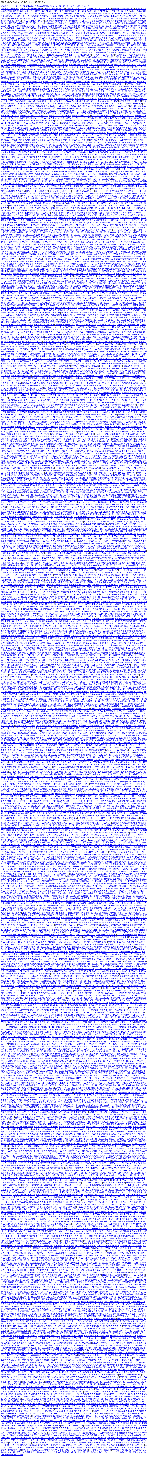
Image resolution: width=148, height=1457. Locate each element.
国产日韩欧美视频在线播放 (109, 526)
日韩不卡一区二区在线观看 (28, 16)
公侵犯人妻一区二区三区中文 (99, 9)
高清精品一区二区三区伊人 (56, 604)
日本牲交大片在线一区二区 (46, 743)
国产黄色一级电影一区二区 (15, 616)
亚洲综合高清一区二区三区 (118, 159)
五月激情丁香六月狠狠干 (84, 434)
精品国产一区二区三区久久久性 (48, 14)
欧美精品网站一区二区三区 (69, 743)
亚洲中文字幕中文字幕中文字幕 (33, 257)
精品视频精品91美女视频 (59, 565)
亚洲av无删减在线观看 (99, 84)
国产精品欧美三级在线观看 (131, 344)
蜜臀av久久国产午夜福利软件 (28, 198)
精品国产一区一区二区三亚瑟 (65, 432)
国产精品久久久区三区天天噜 (36, 568)
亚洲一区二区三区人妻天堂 (93, 91)
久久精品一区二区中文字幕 (132, 330)
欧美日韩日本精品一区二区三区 (77, 293)
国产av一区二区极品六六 (121, 140)
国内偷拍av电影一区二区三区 (117, 74)
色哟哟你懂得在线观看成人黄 (113, 147)
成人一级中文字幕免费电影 (107, 356)
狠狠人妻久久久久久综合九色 (62, 101)
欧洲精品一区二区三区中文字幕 (14, 721)
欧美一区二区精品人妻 (129, 483)
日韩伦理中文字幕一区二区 (33, 40)
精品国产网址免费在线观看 (108, 298)
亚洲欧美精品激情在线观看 (87, 368)
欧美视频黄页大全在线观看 (75, 179)
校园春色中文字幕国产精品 (130, 213)
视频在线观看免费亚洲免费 (38, 546)
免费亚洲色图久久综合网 (38, 381)
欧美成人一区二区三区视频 (129, 609)
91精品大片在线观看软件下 (38, 101)
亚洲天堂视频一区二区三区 (125, 278)
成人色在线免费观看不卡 (71, 650)
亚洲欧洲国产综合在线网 (40, 490)
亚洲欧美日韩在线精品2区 (110, 492)
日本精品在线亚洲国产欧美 (63, 201)
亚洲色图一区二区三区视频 (103, 55)
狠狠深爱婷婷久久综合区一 (29, 483)
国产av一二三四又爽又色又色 (59, 713)
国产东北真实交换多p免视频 (101, 286)
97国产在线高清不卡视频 (59, 699)
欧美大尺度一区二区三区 (130, 276)
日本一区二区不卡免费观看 (17, 575)
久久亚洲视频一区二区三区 (24, 147)
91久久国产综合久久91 (64, 675)
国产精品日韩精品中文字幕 (57, 585)
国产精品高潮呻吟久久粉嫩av (13, 191)
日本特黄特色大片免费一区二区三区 (129, 381)
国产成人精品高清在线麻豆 (15, 653)
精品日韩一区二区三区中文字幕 (36, 172)
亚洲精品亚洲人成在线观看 (75, 40)
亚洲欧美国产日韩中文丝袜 (73, 315)
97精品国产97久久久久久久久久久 (128, 731)
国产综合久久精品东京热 (26, 230)
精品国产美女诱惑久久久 (50, 410)
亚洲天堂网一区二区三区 (48, 181)
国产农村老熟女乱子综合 (125, 760)
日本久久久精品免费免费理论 (61, 665)
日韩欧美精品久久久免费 (113, 507)
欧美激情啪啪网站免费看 (130, 728)
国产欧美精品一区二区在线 (95, 150)
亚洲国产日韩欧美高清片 (71, 679)
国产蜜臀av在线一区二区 (75, 230)
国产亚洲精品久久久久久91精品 (93, 121)
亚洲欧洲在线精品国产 (13, 138)
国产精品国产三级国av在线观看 (79, 483)
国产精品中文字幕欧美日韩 (132, 383)
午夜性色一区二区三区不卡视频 (100, 648)
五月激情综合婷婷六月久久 (56, 21)
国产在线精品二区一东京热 (55, 769)
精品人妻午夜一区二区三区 (52, 196)
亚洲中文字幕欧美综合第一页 (114, 716)
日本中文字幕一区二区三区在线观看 (78, 760)
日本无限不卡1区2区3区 (78, 65)
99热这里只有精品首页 (35, 619)
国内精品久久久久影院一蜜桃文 (61, 670)
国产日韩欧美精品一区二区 (77, 638)
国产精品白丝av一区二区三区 (20, 99)
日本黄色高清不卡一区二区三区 (64, 502)
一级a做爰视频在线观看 (76, 125)
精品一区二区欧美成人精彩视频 (24, 152)
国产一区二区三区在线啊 (40, 570)
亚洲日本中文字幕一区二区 (99, 155)
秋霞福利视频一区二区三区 (72, 303)
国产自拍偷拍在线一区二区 (103, 733)
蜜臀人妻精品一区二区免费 (15, 432)
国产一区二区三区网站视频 (58, 400)
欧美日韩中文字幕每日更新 (22, 728)
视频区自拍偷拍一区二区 (70, 614)
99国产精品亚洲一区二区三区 (106, 254)
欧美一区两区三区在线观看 (64, 446)
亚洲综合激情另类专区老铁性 (84, 43)
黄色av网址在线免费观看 (28, 293)
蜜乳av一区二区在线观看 (14, 682)
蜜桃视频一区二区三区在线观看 (127, 619)
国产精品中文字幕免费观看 (24, 142)
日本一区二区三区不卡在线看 (74, 641)
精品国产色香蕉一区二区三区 (48, 123)
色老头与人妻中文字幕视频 (68, 77)
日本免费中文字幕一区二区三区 (65, 104)
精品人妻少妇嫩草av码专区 (24, 317)
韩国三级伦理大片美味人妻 (107, 172)
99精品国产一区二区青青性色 (71, 33)
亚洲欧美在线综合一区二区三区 (45, 244)
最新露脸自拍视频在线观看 (133, 743)
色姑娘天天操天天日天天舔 (121, 60)
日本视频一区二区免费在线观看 (124, 14)
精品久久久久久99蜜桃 (72, 621)
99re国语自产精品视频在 (66, 485)
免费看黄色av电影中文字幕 (89, 543)
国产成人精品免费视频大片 (33, 113)
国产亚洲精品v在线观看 (66, 330)
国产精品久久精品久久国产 (93, 643)
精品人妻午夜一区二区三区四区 (18, 592)
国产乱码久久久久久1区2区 (131, 762)
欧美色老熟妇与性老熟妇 (128, 470)
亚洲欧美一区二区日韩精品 (102, 531)
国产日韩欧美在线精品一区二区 (75, 274)
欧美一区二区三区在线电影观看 (127, 184)
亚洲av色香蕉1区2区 (60, 449)
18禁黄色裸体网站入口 (58, 597)
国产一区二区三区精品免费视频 (44, 444)
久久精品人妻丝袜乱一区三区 (29, 461)
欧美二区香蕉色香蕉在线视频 (96, 94)
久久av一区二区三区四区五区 (61, 332)
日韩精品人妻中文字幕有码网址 (115, 181)
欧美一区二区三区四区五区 (45, 167)
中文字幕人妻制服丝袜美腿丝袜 (122, 186)
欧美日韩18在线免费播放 (23, 536)
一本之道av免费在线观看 (89, 111)
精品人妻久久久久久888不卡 (103, 57)
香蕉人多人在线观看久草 (129, 388)
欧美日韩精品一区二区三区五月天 (107, 565)
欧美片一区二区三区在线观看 (107, 191)
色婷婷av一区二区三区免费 (128, 247)
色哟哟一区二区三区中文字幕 (53, 483)
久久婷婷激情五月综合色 (11, 689)
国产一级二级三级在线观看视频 (61, 740)
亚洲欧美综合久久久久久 (91, 86)
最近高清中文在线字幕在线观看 (108, 378)
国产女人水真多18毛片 (51, 334)
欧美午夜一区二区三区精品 (134, 111)
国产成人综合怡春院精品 (104, 653)
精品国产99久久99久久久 (123, 395)
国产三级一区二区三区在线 (33, 495)
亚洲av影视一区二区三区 (100, 162)
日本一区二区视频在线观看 (121, 303)
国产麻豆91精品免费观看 (116, 167)
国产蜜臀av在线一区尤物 (65, 325)
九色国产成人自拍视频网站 (40, 237)
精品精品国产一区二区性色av (84, 568)
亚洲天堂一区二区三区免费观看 (65, 96)
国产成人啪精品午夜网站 (48, 349)
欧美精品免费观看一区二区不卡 (60, 276)
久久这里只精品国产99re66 (67, 111)
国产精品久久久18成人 (67, 218)
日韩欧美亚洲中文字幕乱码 (68, 67)
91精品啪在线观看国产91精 (120, 94)
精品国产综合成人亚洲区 (130, 218)
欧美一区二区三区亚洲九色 (112, 104)
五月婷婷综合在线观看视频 (32, 611)
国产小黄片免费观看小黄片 (51, 128)
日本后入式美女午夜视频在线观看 (85, 636)
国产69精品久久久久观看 (80, 470)
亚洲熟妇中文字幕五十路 (133, 313)
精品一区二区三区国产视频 (45, 38)
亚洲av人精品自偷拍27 (126, 699)
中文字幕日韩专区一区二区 (98, 266)
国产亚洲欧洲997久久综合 (23, 11)
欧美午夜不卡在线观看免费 (37, 332)
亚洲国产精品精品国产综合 (123, 40)
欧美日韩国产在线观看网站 (26, 254)
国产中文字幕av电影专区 (120, 174)
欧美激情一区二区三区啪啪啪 (106, 456)
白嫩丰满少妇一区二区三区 (70, 91)
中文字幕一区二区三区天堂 (132, 492)
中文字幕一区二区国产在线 (101, 23)
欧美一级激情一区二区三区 (118, 121)
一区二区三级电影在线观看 (108, 276)
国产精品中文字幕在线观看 (60, 116)
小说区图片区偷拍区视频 (123, 26)
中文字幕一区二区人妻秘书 (55, 354)
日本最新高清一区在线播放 (36, 130)
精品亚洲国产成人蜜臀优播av (128, 434)
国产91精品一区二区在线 (111, 602)
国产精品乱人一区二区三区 (24, 650)
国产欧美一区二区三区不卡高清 (108, 529)
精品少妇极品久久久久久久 (106, 196)
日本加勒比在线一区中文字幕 (21, 206)
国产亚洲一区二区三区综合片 (119, 390)
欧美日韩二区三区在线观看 (89, 468)
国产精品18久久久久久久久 (53, 286)
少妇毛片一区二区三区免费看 (46, 522)
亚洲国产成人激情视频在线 (60, 667)
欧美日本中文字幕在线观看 (36, 636)
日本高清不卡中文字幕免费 (47, 91)
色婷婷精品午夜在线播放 (84, 378)
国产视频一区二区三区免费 (52, 45)
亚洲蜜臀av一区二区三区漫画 (80, 424)
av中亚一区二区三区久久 (51, 198)
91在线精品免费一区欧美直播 (132, 706)
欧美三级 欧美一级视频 (90, 743)
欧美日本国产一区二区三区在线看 (125, 407)
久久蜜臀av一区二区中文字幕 (81, 684)
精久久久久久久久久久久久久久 (81, 529)
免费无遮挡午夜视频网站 (17, 624)
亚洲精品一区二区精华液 (90, 147)
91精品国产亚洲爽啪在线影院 (125, 23)
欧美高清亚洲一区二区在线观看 (77, 45)
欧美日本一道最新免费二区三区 (51, 48)
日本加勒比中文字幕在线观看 (96, 500)
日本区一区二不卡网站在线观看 (85, 393)
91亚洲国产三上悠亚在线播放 (69, 376)
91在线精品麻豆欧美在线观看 (58, 361)
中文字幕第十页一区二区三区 (111, 463)
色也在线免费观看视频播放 (108, 560)
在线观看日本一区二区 (130, 43)
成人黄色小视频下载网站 (56, 125)
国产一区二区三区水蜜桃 (76, 31)
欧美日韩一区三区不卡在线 (33, 470)
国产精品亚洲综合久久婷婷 (107, 398)
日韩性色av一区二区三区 (76, 232)
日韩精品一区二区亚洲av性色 (82, 699)
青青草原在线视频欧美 (102, 424)
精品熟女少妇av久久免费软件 (34, 383)
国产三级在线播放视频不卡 (39, 429)
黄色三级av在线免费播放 (111, 687)
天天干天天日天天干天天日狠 (65, 351)
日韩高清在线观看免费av (108, 201)
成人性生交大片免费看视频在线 (111, 497)
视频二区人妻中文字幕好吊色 (79, 611)
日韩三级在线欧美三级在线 (118, 672)
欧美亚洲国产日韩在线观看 (132, 193)
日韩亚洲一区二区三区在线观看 (16, 490)
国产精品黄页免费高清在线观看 (70, 750)
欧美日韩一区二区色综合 (100, 89)
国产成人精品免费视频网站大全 (104, 415)
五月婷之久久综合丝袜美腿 (130, 254)
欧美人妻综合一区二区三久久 (23, 123)
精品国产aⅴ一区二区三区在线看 (79, 113)
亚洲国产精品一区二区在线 (114, 339)
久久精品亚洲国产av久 (54, 40)
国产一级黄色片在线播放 (93, 261)
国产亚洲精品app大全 (101, 752)
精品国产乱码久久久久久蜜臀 (78, 473)
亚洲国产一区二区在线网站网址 (102, 274)
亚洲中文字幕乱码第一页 (69, 181)
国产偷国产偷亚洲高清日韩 (30, 140)
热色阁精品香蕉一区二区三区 (29, 373)
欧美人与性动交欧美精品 (42, 99)
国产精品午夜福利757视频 (85, 398)
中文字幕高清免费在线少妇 (39, 371)
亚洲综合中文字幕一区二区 (102, 473)
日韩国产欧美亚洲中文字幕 (24, 735)
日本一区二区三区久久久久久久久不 (131, 210)
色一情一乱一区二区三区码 (47, 478)
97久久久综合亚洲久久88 (60, 89)
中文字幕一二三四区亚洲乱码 (106, 631)
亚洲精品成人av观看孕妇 (40, 560)
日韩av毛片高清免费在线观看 (53, 347)
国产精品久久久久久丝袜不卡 (39, 157)
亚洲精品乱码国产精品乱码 (109, 772)
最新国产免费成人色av (45, 772)
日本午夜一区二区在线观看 (33, 395)
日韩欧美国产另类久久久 (88, 432)
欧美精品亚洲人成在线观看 (97, 269)
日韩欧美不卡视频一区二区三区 (87, 665)
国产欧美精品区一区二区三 (82, 291)
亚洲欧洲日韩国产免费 (136, 563)
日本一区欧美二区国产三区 (61, 616)
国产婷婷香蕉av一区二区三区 (78, 82)
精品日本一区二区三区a (10, 638)
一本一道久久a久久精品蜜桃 (102, 189)
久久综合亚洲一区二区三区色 (38, 434)
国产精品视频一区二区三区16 (70, 558)
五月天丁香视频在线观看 (90, 582)
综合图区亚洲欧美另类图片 (123, 9)
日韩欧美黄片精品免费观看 (47, 33)
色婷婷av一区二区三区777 (98, 203)
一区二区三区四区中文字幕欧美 (103, 692)
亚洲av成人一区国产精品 (17, 366)
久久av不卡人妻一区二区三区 (27, 84)
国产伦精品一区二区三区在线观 (68, 206)
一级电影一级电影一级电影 (54, 694)
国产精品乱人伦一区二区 (109, 745)
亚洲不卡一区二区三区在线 (76, 155)
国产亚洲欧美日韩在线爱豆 (105, 249)
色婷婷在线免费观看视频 (76, 266)
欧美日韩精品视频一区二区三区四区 (81, 298)
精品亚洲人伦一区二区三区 (57, 752)
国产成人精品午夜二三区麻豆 (73, 487)
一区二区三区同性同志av (29, 436)
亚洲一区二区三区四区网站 (43, 368)
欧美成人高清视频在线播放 (121, 118)
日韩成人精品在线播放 (62, 43)
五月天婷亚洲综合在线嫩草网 (23, 478)
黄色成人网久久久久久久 (32, 694)
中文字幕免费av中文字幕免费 (53, 648)
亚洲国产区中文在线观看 (113, 541)
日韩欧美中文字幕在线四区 (70, 133)
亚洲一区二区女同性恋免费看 (13, 619)
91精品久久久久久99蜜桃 (101, 709)
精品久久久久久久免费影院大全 (118, 701)
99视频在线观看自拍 (53, 315)
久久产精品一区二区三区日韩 (90, 541)
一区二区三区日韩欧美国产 (102, 278)
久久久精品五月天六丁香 (50, 313)
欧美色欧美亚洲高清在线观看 (53, 31)
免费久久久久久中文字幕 (91, 35)
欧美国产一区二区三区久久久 (48, 142)
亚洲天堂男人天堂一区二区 (122, 752)
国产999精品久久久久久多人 (35, 670)
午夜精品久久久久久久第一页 (56, 424)
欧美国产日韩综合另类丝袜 (45, 582)
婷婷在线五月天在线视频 (14, 628)
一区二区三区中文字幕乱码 (105, 227)
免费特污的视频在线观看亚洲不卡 (122, 534)
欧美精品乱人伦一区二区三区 (32, 361)
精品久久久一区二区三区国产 (27, 133)
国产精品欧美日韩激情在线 (75, 48)
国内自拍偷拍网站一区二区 (92, 614)
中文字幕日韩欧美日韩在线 (68, 582)
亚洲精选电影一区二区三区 (60, 393)
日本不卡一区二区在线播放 (101, 553)
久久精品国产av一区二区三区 (86, 283)
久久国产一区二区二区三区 (41, 777)
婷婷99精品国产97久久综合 (72, 551)
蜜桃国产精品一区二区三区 (105, 291)
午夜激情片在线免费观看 (37, 283)
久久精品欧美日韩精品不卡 (96, 509)
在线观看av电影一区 (117, 84)
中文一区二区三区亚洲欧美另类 (93, 723)
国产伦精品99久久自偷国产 (73, 509)
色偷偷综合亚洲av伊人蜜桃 (43, 675)
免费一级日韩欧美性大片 (31, 220)
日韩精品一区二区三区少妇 (119, 509)
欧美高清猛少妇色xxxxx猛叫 (24, 441)
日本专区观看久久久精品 (124, 347)
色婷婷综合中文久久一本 (19, 497)
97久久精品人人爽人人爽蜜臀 (74, 466)
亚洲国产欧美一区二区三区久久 (64, 543)
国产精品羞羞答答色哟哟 (46, 67)
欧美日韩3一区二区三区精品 (47, 451)
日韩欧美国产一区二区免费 (109, 43)
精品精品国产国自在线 (50, 723)
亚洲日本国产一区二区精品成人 (47, 271)
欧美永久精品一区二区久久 (104, 400)
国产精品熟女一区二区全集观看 (14, 69)
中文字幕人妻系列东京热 (64, 575)
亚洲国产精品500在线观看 (109, 283)
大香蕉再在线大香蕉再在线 (66, 539)
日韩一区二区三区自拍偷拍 (33, 519)
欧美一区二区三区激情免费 (22, 261)
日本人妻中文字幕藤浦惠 (118, 317)
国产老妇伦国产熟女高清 (34, 315)
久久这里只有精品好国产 (130, 721)
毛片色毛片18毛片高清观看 (123, 449)
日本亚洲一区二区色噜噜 (60, 50)
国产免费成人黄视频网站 (65, 368)
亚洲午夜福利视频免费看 (53, 405)
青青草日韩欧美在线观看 (60, 227)
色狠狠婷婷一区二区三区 (32, 342)
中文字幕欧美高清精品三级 (31, 82)
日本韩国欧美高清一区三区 (110, 359)
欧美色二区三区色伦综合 (120, 232)
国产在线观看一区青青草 (109, 169)
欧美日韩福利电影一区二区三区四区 (66, 429)
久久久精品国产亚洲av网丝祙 (78, 439)
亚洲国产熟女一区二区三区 (35, 215)
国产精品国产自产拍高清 (28, 52)
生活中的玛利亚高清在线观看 (119, 315)
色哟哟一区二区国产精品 (46, 159)
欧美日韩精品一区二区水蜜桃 (129, 113)
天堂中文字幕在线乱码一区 (24, 704)
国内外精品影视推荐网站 (85, 740)
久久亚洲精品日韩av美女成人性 (89, 446)
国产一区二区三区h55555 (79, 69)
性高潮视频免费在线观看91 (53, 23)
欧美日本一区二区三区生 (92, 512)
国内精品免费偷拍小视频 (111, 77)
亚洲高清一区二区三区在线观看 (117, 96)
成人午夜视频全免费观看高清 (71, 390)
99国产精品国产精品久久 (14, 585)
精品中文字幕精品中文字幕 (132, 237)
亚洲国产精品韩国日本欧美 (30, 390)
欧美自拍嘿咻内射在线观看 (29, 45)
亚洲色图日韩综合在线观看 (24, 288)
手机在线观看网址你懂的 (80, 278)
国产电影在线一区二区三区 (15, 79)
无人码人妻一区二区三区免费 (98, 765)
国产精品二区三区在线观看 (89, 441)
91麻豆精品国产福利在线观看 (21, 271)
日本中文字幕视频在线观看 (74, 26)
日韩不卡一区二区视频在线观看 (33, 276)
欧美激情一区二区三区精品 (129, 385)
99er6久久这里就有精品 (106, 325)
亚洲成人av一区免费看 (86, 682)
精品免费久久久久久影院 (62, 718)
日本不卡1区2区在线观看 (42, 412)
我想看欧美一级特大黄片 (38, 699)
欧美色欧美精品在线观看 (90, 687)
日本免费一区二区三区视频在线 (80, 252)
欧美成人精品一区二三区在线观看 (106, 50)
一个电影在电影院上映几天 (54, 9)
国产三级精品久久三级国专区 (121, 225)
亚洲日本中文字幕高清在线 (47, 235)
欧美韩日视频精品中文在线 (52, 225)
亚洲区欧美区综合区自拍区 (106, 385)
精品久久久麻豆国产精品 (77, 106)
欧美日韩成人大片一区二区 (18, 50)
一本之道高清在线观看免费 (114, 446)
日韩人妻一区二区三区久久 (71, 261)
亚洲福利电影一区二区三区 (41, 242)
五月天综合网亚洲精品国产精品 (80, 249)
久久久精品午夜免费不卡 (56, 162)
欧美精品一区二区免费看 (121, 155)
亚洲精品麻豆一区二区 (99, 495)
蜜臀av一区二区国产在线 (67, 444)
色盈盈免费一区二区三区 (110, 767)
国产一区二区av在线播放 (84, 332)
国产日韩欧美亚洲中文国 (66, 208)
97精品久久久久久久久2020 (18, 201)
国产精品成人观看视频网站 (83, 385)
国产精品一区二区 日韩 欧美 (71, 451)
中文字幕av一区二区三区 (34, 278)
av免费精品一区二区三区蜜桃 (131, 757)
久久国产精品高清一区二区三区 (49, 145)
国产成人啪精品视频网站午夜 (69, 512)
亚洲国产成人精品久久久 (39, 223)
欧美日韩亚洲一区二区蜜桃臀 (24, 218)
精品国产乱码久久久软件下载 (58, 138)
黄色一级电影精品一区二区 (120, 478)
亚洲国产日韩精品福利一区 (118, 33)
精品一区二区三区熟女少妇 (37, 191)
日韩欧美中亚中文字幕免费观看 (43, 77)
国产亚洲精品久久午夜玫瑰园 (94, 133)
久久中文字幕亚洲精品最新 (122, 21)
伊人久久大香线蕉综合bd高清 (98, 504)
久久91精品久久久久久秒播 (116, 235)
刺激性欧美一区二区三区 (79, 21)
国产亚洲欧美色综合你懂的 (95, 128)
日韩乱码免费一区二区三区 (38, 456)
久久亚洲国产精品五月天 (55, 298)
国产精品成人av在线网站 (44, 35)
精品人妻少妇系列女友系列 (47, 164)
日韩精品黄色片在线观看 (36, 385)
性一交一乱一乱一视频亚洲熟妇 (123, 300)
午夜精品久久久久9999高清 (72, 142)
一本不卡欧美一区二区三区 (116, 91)
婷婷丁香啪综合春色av (118, 123)
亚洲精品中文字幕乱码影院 (21, 453)
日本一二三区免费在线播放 (29, 531)
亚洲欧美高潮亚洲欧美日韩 (93, 624)
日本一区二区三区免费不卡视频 (109, 568)
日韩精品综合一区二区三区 (121, 466)
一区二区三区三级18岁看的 (111, 366)
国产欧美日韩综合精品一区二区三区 (79, 196)
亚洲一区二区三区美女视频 (86, 201)
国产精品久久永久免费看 (46, 548)
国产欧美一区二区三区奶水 (115, 261)
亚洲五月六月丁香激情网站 (98, 466)
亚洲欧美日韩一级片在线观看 (98, 14)
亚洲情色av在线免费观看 (116, 429)
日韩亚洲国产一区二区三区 (115, 320)
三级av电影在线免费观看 (71, 313)
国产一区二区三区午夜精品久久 (134, 767)
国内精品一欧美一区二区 (101, 439)
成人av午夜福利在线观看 (41, 201)
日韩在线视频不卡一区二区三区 (60, 257)
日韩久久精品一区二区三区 (20, 28)
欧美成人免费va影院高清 (77, 52)
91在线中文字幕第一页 (49, 436)
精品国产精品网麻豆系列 (105, 108)
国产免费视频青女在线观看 (29, 31)
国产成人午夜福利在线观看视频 (119, 621)
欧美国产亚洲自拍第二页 (18, 86)
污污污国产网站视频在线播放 (67, 121)
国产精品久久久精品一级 (90, 181)
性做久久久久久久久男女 (132, 602)
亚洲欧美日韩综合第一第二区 (64, 237)
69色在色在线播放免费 (36, 752)
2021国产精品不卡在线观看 (52, 179)
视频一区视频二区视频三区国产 (66, 524)
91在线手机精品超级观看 (127, 249)
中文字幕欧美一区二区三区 (119, 11)
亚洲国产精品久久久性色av (80, 585)
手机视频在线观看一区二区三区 (112, 67)
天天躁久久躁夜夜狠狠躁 (74, 186)
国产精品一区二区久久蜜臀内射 (105, 645)
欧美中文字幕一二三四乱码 (70, 244)
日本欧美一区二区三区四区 (86, 99)
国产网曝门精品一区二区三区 (16, 740)
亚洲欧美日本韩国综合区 (50, 551)
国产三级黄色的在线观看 (121, 52)
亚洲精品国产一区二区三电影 (91, 96)
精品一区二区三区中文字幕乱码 (116, 240)
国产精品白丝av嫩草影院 (51, 174)
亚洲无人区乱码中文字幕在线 (96, 660)
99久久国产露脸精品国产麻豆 (104, 422)
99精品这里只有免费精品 (11, 150)
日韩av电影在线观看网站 (33, 769)
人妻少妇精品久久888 (131, 288)
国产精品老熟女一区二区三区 (50, 573)
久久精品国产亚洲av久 (126, 502)
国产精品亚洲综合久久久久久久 (77, 259)
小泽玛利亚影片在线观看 (133, 18)
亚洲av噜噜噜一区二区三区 (20, 96)
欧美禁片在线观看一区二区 (22, 121)
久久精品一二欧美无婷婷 (119, 106)
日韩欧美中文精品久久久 (129, 356)
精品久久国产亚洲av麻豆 (23, 687)
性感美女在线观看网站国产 (135, 507)
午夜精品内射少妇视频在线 (126, 417)
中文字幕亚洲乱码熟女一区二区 (41, 624)
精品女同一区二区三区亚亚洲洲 (120, 723)
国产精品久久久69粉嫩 (127, 196)
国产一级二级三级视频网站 (98, 60)
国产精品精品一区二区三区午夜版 (27, 23)
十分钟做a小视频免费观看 (25, 402)
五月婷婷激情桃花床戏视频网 (99, 40)
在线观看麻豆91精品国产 (93, 198)
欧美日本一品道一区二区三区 (67, 594)
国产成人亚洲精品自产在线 (91, 507)
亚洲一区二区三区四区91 (122, 514)
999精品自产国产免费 (12, 342)
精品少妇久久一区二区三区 (135, 662)
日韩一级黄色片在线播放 (136, 147)
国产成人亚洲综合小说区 (67, 541)
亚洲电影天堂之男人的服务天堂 (93, 536)
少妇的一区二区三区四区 (11, 500)
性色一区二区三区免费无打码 (23, 711)
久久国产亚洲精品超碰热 (59, 381)
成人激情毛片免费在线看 (37, 653)
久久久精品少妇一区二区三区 (59, 385)
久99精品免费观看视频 (133, 104)
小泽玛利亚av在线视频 (82, 55)
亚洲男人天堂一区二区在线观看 (69, 624)
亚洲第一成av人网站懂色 (125, 733)
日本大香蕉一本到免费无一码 (92, 235)
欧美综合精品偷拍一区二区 (41, 351)
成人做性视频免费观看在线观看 (109, 682)
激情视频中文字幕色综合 (35, 585)
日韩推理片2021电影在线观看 (117, 624)
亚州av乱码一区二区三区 (55, 184)
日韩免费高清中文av (50, 390)
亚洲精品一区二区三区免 (30, 529)
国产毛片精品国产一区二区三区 (96, 303)
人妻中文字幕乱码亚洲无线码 (13, 310)
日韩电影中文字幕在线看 (21, 539)
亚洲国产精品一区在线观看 (93, 206)
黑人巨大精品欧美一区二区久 (122, 125)
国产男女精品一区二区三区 (98, 232)
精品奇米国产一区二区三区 (55, 611)
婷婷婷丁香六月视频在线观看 (52, 16)
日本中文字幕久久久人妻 (89, 18)
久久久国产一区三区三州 (35, 628)
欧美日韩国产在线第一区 (44, 121)
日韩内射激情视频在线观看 (57, 65)
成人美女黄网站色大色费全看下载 (44, 320)
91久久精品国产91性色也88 (29, 249)
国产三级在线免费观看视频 (63, 108)
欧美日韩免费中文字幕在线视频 (93, 524)
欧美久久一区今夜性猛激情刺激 (33, 400)
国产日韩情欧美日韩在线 (28, 186)
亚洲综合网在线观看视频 (21, 227)
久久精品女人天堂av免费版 (127, 69)
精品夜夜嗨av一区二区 (36, 94)
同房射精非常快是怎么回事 (98, 125)
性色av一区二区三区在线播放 (44, 592)
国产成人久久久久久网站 (19, 108)
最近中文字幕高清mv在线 (90, 402)
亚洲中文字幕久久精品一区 (136, 334)
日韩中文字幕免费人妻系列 (28, 407)
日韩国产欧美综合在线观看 (58, 415)
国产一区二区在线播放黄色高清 (133, 636)
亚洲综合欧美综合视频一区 (83, 191)
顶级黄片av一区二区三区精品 (54, 249)
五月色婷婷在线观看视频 (115, 592)
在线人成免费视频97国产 (73, 150)
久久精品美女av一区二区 (34, 599)
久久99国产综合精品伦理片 (78, 495)
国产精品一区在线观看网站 (68, 755)
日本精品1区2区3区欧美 (93, 142)
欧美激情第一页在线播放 (132, 332)
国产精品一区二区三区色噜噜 (19, 412)
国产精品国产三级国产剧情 (39, 135)
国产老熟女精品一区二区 (72, 198)
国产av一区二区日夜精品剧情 (135, 577)
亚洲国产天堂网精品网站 (15, 94)
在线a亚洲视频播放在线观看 (118, 410)
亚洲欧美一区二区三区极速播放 (103, 69)
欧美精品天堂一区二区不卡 (36, 682)
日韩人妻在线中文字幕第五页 (56, 631)
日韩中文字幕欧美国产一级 (93, 621)
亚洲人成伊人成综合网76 (120, 16)
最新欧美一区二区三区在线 (26, 295)
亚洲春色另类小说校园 (137, 551)
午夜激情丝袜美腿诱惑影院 (97, 478)
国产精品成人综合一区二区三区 (22, 91)
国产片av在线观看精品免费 (125, 65)
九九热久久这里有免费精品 (98, 16)
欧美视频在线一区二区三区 (29, 225)
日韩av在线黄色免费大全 (50, 118)
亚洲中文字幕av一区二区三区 (65, 497)
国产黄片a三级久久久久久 (121, 89)
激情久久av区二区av (54, 94)
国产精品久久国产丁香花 (34, 298)
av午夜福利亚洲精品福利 (46, 288)
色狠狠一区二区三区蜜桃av (120, 660)
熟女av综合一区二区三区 (120, 203)
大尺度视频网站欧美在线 (75, 373)
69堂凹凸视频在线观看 (84, 79)
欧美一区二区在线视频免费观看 (114, 441)
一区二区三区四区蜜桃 (72, 573)
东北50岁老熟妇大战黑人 (94, 551)
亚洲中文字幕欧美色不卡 (88, 28)
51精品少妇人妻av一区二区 (29, 731)
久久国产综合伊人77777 (46, 62)
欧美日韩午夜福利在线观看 (114, 135)
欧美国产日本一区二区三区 (53, 373)
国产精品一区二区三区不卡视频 (78, 417)
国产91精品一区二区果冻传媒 (44, 359)
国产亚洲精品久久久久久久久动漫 (132, 585)
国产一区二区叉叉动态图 (124, 286)
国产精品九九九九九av (125, 519)
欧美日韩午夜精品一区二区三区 (69, 305)
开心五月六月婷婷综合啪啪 (73, 174)
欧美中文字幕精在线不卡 (92, 240)
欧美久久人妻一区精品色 (87, 218)
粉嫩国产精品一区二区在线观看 (128, 55)
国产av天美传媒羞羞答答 (78, 519)
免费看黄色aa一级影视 (18, 18)
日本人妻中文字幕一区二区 (56, 519)
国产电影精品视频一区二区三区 (125, 31)
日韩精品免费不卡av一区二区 (71, 419)
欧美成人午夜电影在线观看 (55, 677)
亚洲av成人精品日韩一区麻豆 (117, 198)
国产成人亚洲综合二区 (114, 487)
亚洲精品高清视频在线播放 (33, 689)
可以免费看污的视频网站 (121, 765)
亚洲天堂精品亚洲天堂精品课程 (113, 738)
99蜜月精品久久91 (20, 767)
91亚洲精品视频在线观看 (55, 473)
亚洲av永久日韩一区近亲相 (62, 398)
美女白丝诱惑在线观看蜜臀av (104, 45)
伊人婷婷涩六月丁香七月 (82, 667)
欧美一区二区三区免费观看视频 (102, 210)
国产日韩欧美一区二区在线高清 (43, 626)
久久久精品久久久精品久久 (102, 116)
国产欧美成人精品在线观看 (70, 349)
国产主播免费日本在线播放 (115, 142)
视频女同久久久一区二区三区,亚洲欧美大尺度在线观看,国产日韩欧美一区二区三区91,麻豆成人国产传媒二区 (45, 6)
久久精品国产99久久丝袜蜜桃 (123, 361)
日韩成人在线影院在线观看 (105, 628)
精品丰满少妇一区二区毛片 (109, 383)
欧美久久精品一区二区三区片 (113, 582)
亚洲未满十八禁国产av (36, 65)
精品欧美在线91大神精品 (77, 694)
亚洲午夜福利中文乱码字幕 (52, 60)
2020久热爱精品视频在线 (19, 398)
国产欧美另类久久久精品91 (74, 327)
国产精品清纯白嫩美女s (89, 738)
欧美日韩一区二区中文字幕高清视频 (46, 641)
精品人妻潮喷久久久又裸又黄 (79, 531)
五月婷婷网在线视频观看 (98, 106)
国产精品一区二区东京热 (73, 94)
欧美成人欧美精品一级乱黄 (133, 432)
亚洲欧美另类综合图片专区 (12, 169)
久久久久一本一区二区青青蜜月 (90, 135)
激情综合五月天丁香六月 (106, 138)
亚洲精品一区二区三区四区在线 (98, 342)
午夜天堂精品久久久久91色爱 (69, 592)
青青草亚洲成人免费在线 (69, 436)
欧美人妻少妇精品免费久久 (61, 223)
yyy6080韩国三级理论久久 (51, 731)
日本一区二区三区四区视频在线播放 (19, 743)
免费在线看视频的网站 (123, 531)
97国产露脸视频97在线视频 (24, 281)
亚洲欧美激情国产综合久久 (132, 772)
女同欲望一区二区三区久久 (12, 709)
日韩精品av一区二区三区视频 (128, 45)
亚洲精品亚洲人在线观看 (136, 436)
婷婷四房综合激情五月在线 (26, 534)
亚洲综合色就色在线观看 (14, 130)
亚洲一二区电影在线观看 (52, 140)
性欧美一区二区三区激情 (112, 38)
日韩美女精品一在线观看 (50, 643)
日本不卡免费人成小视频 (44, 325)
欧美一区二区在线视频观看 (89, 444)
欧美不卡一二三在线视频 (130, 548)
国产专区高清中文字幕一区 (129, 415)
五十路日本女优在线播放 (123, 638)
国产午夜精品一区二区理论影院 (52, 84)
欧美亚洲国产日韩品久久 (15, 157)
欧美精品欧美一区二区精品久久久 (51, 230)
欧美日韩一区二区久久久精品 (45, 558)
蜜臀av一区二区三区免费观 (29, 765)
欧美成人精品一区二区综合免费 (92, 167)
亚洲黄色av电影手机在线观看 (125, 677)
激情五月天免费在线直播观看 (125, 130)
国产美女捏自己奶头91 (81, 116)
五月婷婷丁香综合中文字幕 (29, 723)
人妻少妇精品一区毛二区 (27, 48)
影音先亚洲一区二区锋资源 (16, 135)
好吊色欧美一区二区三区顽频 (73, 123)
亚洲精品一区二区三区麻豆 (22, 14)
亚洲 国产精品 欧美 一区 (56, 638)
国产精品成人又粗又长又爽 (38, 616)
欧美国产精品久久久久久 (107, 485)
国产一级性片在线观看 (14, 422)
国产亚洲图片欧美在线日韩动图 (124, 162)
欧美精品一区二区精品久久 (15, 89)
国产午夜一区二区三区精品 (131, 298)
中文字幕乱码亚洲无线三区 (49, 152)
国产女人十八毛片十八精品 (26, 181)
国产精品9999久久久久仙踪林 (19, 662)
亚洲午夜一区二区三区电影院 (46, 261)
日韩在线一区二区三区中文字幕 (99, 373)
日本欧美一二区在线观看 (130, 745)
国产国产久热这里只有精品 (26, 614)
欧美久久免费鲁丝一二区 (125, 157)
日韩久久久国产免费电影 (32, 631)
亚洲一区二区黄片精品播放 (41, 480)
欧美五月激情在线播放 (61, 366)
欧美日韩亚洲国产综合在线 (52, 461)
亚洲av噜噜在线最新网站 (128, 79)
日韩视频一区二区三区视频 (24, 235)
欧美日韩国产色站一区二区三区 (57, 344)
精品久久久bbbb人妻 (122, 748)
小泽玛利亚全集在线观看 (128, 252)
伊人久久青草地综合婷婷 (107, 101)
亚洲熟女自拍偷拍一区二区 (128, 325)
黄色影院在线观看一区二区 (63, 79)
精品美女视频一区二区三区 (30, 748)
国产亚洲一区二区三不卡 (103, 587)
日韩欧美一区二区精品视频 (93, 556)
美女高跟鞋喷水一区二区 (112, 607)
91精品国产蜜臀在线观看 (104, 546)
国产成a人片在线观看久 (47, 534)
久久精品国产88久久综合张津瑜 (46, 453)
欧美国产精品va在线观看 (110, 264)
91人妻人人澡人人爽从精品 (115, 322)
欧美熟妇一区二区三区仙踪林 (98, 475)
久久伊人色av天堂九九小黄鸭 (69, 590)
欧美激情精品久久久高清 (112, 86)
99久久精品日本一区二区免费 (21, 208)
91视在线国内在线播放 (39, 50)
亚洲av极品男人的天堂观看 (124, 373)
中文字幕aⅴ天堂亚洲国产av (45, 750)
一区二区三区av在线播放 (86, 325)
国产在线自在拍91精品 (58, 210)
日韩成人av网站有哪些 (60, 490)
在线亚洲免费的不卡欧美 (60, 172)
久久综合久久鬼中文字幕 (117, 128)
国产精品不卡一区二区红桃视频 (95, 364)
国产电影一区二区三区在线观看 (45, 507)
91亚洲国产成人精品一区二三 (81, 631)
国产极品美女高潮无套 (124, 587)
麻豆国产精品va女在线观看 (62, 434)
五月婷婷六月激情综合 (136, 711)
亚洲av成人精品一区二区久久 (134, 295)
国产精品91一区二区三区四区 (83, 172)
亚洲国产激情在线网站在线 (28, 118)
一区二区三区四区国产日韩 (33, 21)
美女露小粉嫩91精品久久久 (109, 208)
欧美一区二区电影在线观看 (109, 237)
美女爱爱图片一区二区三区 (78, 162)
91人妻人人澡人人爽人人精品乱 (99, 230)
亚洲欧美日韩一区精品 (60, 587)
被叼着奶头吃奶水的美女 (92, 777)
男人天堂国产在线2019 (122, 354)
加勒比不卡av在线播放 (77, 597)
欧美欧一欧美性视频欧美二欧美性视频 (54, 254)
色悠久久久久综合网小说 (85, 257)
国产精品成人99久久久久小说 (117, 451)
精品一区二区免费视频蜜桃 (29, 347)
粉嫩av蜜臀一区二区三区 (71, 334)
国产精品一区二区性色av (93, 711)
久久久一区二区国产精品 (130, 169)
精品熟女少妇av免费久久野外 (41, 575)
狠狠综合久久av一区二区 (46, 704)
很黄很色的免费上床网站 (81, 50)
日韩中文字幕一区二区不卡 (24, 364)
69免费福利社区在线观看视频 (55, 774)
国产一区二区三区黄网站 (111, 577)
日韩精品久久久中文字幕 (47, 218)
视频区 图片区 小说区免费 (35, 415)
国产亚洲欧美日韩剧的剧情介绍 (48, 11)
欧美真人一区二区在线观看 (124, 735)
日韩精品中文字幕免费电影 (100, 638)
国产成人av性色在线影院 (130, 310)
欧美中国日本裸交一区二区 (84, 223)
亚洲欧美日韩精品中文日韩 (66, 463)
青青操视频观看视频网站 (62, 570)
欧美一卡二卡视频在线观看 (15, 101)
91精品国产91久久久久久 (38, 210)
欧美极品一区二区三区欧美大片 (38, 247)
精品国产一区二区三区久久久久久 (89, 322)
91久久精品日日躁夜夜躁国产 (78, 347)
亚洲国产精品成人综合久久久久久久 (115, 665)
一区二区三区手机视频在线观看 (49, 26)
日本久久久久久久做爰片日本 (105, 252)
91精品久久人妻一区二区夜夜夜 (16, 570)
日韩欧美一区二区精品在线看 (23, 339)
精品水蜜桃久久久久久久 (117, 244)
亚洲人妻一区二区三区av (127, 684)
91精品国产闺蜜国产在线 (131, 526)
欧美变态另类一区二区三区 (115, 711)
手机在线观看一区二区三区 (75, 60)
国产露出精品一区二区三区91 (57, 599)
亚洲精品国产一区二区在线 (121, 475)
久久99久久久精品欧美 (20, 356)
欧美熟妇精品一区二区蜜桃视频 (108, 332)
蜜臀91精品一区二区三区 (90, 77)
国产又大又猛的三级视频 (84, 356)
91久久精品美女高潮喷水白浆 (100, 395)
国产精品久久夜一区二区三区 (48, 317)
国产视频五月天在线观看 (49, 303)
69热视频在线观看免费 (135, 696)
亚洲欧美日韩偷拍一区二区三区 (99, 26)
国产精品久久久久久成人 (133, 38)
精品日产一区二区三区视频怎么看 (115, 444)
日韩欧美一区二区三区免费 (43, 602)
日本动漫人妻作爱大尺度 (46, 726)
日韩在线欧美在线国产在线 (62, 371)
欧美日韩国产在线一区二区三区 (58, 169)
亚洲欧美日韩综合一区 (18, 176)
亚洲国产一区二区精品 (53, 259)
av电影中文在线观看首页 (104, 381)
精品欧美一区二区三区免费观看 (116, 679)
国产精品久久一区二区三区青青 (74, 271)
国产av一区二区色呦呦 (99, 225)
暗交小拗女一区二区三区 (88, 463)
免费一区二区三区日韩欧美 (85, 706)
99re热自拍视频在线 (82, 480)
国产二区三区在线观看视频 (80, 449)
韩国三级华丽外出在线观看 (66, 577)
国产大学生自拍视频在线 (67, 167)
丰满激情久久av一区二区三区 (36, 665)
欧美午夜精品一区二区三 (56, 628)
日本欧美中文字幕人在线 (90, 104)
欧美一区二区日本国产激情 (20, 517)
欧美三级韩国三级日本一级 (68, 281)
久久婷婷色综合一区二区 (17, 524)
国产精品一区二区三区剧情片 (99, 72)
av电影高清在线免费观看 (130, 50)
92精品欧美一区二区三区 (108, 218)
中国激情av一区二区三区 (15, 645)
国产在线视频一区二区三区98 (133, 616)
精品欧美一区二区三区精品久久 (20, 38)
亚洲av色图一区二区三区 (38, 176)
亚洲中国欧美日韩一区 (37, 69)
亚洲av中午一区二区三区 (17, 378)
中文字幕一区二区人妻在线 (39, 366)
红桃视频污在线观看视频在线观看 (19, 325)
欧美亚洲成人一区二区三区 (62, 658)
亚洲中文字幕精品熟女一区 (90, 716)
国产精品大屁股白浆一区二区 (94, 429)
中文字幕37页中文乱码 (79, 361)
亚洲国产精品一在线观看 (126, 458)
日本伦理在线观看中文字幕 (43, 577)
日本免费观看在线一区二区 (93, 74)
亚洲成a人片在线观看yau (100, 361)
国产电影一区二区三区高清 (96, 11)
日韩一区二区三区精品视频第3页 (76, 731)
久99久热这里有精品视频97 (99, 461)
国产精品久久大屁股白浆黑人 (40, 378)
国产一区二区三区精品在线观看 (118, 556)
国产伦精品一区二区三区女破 (39, 79)
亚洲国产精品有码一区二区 (45, 556)
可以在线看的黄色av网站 (68, 402)
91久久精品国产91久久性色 (92, 655)
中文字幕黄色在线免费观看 (15, 283)
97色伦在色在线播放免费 (30, 466)
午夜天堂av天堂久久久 (31, 196)
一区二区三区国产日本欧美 (103, 417)
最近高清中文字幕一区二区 (22, 35)
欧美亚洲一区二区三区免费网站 (66, 492)
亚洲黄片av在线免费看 (89, 67)
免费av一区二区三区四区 (127, 422)
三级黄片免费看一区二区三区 (133, 308)
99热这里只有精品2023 (10, 9)
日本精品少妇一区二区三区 (108, 670)
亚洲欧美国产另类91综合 (21, 701)
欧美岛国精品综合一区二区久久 (64, 560)
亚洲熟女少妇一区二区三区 (54, 82)
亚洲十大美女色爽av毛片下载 (100, 130)
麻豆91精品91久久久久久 (51, 327)
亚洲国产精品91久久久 (84, 108)
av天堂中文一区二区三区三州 (27, 303)
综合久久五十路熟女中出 (14, 247)
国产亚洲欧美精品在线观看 (105, 247)
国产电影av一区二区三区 (132, 393)
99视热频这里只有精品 (36, 162)
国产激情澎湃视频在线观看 (41, 497)
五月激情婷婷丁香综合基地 (54, 439)
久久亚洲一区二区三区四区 (105, 684)
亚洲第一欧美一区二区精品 (102, 731)
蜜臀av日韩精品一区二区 (114, 453)
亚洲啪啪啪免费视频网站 (63, 378)
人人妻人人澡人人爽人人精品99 (49, 735)
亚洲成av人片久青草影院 (51, 466)
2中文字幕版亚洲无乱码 (63, 517)
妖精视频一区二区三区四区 (132, 560)
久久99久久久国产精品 (49, 133)
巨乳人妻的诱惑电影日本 (21, 376)
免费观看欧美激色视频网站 (18, 308)
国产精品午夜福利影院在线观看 (52, 232)
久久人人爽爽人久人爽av (83, 247)
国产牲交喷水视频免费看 (25, 164)
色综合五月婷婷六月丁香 (111, 543)
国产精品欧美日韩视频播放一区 (120, 150)
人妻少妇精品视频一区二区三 (23, 67)
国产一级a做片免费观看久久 (28, 72)
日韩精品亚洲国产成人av (14, 458)
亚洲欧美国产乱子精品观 (38, 597)
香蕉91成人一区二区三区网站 (99, 179)
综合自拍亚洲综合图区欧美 (47, 427)
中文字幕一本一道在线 (24, 696)
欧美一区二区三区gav (89, 728)
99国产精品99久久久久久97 (120, 220)
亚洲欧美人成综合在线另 (126, 82)
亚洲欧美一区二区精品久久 (69, 534)
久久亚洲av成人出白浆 (93, 522)
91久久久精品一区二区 (73, 500)
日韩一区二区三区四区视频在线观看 (131, 108)
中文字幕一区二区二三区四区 (91, 453)
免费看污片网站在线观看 (109, 351)
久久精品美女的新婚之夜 (132, 427)
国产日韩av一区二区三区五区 (101, 580)
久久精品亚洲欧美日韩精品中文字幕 (130, 189)
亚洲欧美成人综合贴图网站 (12, 553)
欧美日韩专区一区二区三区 (60, 191)
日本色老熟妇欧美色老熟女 (55, 514)
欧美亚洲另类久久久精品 (92, 313)
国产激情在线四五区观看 (78, 689)
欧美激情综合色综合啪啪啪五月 (69, 62)
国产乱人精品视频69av (17, 55)
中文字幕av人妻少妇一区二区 (16, 371)
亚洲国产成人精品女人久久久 (110, 99)
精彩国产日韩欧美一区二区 (60, 745)
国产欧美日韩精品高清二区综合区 (42, 111)
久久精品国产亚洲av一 (101, 611)
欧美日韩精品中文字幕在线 (91, 662)
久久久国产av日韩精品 (137, 597)
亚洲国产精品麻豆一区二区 (73, 11)
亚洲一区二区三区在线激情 (70, 339)
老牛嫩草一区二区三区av (18, 223)
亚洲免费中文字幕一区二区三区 (37, 213)
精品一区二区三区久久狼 (46, 541)
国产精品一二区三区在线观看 (124, 641)
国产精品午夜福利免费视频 (48, 441)
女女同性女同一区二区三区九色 (122, 152)
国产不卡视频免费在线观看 (45, 696)
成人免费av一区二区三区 (77, 203)
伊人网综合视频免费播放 (27, 419)
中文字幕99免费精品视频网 (75, 72)
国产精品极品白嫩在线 (26, 541)
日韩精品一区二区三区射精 (71, 633)
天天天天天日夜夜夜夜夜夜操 (113, 594)
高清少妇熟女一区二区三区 (117, 242)
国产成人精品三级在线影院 (108, 344)
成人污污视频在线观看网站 (110, 393)
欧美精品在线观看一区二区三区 (102, 689)
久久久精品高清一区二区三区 (85, 718)
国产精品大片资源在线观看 (41, 492)
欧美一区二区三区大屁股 (44, 206)
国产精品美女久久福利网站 (84, 616)
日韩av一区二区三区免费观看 (36, 565)
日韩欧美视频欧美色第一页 (83, 713)
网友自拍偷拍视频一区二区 (15, 65)
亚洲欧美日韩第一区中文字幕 (74, 14)
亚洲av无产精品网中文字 (134, 463)
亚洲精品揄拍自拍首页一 (13, 184)
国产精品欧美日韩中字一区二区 (104, 470)
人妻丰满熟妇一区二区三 (11, 580)
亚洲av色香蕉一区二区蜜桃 (29, 60)
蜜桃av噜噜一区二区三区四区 (17, 320)
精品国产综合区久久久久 (87, 772)
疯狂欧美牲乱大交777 (68, 441)
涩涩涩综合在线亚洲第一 (34, 184)
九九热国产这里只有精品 (15, 125)
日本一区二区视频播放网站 (78, 84)
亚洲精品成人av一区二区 (88, 359)
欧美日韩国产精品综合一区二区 (54, 529)
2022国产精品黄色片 (41, 227)
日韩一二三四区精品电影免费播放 (95, 118)
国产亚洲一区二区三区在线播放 (22, 772)
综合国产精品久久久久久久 (109, 176)
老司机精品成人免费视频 (117, 133)
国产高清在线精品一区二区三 (42, 594)
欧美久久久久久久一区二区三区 (57, 291)
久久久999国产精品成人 (30, 760)
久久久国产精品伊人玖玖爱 (110, 432)
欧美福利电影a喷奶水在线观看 (86, 193)
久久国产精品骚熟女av (28, 672)
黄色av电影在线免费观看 (67, 359)
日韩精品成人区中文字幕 (96, 672)
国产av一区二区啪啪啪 (52, 509)
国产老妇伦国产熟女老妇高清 (44, 376)
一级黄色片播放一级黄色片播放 (70, 159)
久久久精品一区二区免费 (34, 169)
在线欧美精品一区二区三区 (86, 526)
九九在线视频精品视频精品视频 (58, 619)
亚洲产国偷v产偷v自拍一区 (98, 48)
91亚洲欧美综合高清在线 (47, 402)
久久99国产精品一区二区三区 (16, 237)
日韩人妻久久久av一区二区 (77, 337)
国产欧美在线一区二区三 (136, 67)
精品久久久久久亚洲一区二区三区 (17, 368)
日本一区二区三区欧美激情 (80, 57)
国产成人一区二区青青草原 (106, 79)
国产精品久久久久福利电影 (59, 422)
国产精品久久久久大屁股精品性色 (21, 145)
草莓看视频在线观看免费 (110, 193)
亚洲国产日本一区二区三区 (130, 172)
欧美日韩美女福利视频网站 (102, 259)
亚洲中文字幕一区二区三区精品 (29, 189)
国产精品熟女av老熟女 (31, 563)
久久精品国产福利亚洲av (83, 157)
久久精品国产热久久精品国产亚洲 (77, 145)
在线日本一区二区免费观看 (56, 580)
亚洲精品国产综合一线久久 (12, 213)
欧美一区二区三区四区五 (71, 118)
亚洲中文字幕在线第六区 (34, 300)
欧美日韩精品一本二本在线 (91, 755)
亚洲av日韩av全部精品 (22, 43)
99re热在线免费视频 (113, 427)
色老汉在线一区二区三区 (17, 502)
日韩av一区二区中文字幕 (132, 28)
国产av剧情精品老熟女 (26, 33)
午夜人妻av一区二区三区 (17, 446)
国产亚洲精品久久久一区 (81, 422)
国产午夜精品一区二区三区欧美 (102, 519)
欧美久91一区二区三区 (130, 176)
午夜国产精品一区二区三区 (51, 760)
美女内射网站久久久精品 (57, 69)
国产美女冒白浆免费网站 (15, 162)
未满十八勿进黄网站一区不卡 (92, 242)
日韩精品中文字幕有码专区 (108, 548)
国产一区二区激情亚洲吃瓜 (114, 522)
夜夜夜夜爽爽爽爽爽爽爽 (64, 99)
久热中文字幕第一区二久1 (117, 524)
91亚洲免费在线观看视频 (87, 237)
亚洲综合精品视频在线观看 (32, 106)
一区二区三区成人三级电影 (31, 405)
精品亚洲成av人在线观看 (40, 762)
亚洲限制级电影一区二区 (63, 356)
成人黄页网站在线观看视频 (51, 72)
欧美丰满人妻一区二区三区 (120, 769)
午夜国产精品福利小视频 (44, 208)
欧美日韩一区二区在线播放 (87, 288)
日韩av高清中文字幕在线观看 (61, 176)
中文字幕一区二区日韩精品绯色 (21, 750)
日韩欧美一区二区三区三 (77, 395)
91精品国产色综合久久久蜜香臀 (109, 740)
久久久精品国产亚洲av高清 (67, 716)
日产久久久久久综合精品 (127, 138)
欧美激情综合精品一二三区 (51, 407)
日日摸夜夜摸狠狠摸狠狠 (104, 667)
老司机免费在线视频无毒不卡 (99, 31)
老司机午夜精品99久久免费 (49, 672)
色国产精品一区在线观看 (58, 130)
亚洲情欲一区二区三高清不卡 (69, 626)
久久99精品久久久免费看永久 (54, 252)
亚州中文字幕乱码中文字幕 (117, 305)
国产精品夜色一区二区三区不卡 (125, 342)
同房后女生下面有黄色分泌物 (103, 82)
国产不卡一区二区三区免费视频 (14, 210)
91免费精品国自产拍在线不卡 (41, 86)
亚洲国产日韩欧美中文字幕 (74, 504)
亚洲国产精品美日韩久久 (42, 517)
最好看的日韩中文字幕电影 (29, 174)
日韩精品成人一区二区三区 (53, 220)
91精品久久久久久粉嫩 (14, 514)
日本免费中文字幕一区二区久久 (116, 590)
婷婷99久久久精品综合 (36, 125)
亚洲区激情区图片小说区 (73, 128)
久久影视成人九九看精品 (87, 330)
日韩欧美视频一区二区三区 (43, 463)
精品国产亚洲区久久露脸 (108, 213)
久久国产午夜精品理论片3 (84, 517)
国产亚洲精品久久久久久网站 (98, 407)
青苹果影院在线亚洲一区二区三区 (25, 128)
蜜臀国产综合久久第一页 (33, 240)
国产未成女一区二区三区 (37, 55)
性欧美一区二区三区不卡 (83, 456)
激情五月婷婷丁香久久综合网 (94, 244)
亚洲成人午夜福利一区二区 (82, 546)
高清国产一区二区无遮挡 (107, 371)
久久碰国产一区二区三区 (69, 507)
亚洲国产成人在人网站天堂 (70, 427)
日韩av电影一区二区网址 (132, 359)
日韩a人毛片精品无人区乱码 (75, 461)
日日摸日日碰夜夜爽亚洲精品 (40, 706)
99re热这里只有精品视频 (76, 648)
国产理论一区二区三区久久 (127, 599)
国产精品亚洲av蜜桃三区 (78, 580)
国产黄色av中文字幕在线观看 (83, 138)
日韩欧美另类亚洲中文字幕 (41, 356)
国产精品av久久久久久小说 (135, 541)
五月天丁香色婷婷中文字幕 (99, 52)
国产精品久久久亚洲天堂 (100, 140)
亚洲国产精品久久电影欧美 (68, 696)
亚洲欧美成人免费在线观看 (97, 152)
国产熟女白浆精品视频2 (116, 563)
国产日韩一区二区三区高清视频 (26, 274)
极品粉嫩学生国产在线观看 (57, 57)
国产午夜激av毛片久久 (16, 667)
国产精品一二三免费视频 (92, 339)
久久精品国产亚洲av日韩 (21, 577)
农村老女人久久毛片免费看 (83, 458)
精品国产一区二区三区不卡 (28, 232)
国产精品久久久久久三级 (99, 774)
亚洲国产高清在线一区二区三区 (31, 473)
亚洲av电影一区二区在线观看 (133, 208)
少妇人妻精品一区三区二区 (22, 468)
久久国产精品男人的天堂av (39, 543)
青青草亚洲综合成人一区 (57, 709)
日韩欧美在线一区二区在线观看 (45, 662)
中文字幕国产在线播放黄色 (22, 590)
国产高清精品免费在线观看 (77, 184)
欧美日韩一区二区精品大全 (117, 750)
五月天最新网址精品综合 (86, 485)
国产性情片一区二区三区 (106, 675)
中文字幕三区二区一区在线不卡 (66, 242)
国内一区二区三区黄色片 (53, 500)
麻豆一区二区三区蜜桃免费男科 (118, 206)
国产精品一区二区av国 (10, 259)
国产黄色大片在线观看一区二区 (67, 86)
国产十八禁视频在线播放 (33, 424)
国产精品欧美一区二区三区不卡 (118, 726)
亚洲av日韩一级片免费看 (122, 179)
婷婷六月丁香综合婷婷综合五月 (85, 169)
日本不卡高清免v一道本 (41, 96)
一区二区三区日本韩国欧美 (45, 590)
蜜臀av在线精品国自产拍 (62, 247)
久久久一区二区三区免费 (124, 116)
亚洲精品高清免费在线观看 (110, 288)
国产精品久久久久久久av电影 (107, 310)
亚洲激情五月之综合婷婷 (32, 150)
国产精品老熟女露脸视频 (104, 215)
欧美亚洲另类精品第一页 (84, 675)
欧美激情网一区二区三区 (93, 320)
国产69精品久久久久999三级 (104, 113)
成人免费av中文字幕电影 (67, 726)
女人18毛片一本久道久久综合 (23, 62)
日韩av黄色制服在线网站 (78, 774)
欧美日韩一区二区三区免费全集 (80, 628)
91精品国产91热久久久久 (129, 398)
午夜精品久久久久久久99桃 (22, 522)
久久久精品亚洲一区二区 (23, 330)
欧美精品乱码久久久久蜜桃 (70, 320)
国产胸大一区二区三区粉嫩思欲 (104, 293)
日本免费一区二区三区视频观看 (129, 274)
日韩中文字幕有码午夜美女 (86, 176)
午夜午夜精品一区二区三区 (18, 242)
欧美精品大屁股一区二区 (40, 658)
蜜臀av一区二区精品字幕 (69, 147)
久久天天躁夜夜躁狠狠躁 (11, 631)
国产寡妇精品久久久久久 (133, 607)
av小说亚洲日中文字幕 (87, 502)
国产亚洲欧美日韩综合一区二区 (55, 733)
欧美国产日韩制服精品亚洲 (33, 580)
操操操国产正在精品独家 (78, 210)
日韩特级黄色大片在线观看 (66, 308)
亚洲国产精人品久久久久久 (120, 269)
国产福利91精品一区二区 (76, 9)
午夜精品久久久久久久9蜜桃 (97, 300)
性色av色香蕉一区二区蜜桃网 (73, 672)
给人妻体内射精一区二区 (130, 670)
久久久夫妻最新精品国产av (31, 9)
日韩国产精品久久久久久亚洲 (68, 35)
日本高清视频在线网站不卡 (116, 704)
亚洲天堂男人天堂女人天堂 (87, 412)
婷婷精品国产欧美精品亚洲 (64, 412)
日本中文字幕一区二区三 (109, 308)
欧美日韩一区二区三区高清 (80, 733)
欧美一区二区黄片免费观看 (39, 193)
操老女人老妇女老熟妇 (98, 769)
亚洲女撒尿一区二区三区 (75, 300)
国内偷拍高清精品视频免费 (124, 145)
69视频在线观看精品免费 (100, 21)
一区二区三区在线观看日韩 (112, 626)
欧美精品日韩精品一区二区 (45, 536)
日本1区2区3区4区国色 (112, 313)
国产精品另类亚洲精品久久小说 (14, 111)
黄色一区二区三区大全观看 (45, 512)
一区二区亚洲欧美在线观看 (90, 607)
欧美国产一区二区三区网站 (29, 334)
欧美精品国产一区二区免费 (52, 475)
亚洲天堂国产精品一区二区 (18, 526)
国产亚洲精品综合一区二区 (102, 480)
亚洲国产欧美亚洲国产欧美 (62, 193)
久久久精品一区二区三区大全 (21, 167)
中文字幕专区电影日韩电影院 (79, 677)
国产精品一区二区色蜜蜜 (99, 337)
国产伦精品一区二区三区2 (123, 230)
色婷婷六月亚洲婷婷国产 (56, 203)
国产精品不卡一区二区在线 (111, 18)
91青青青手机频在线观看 (102, 145)
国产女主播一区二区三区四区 (52, 155)
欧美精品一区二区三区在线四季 (37, 587)
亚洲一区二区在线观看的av (110, 28)
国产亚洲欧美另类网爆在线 (130, 101)
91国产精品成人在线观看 (55, 113)
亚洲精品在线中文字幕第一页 (29, 252)
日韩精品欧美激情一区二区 (102, 347)
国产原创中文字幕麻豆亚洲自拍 (129, 57)
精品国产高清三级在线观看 (133, 529)
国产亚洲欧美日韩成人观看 (12, 665)
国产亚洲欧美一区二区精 (115, 650)
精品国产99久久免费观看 (117, 281)
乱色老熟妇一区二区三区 (11, 337)
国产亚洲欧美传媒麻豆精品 (60, 568)
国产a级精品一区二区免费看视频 (31, 57)
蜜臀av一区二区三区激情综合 (101, 184)
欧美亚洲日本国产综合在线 (66, 18)
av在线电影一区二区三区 (124, 580)
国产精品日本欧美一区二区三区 (133, 191)
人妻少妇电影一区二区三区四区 (98, 405)
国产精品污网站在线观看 (113, 334)
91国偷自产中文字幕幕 (80, 89)
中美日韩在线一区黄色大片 (130, 201)
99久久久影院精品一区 (72, 74)
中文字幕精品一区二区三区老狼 (39, 432)
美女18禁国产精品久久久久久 (60, 215)
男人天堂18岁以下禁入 (122, 553)
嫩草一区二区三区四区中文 (94, 62)
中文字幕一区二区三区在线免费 (16, 594)
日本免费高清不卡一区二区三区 (14, 597)
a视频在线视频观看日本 (111, 402)
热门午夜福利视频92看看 (39, 322)
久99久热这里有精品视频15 (75, 16)
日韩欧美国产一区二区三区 (24, 159)
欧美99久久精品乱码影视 (30, 179)
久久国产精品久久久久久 (58, 645)
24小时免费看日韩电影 (52, 150)
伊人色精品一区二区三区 (69, 235)
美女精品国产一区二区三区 (88, 264)
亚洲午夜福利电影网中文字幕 (62, 526)
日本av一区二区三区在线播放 (51, 186)
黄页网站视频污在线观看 (104, 157)
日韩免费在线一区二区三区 (24, 548)
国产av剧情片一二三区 (39, 393)
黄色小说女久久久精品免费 (47, 339)
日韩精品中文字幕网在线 (11, 113)
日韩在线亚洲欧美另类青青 (121, 337)
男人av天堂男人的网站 (53, 240)
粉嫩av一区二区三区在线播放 (134, 687)
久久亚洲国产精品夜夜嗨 (75, 220)
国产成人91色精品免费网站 (15, 546)
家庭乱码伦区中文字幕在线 (91, 164)
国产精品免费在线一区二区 (132, 283)
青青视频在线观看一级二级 (95, 33)
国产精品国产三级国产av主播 (98, 641)
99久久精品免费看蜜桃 (14, 636)
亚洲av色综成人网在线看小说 (129, 223)
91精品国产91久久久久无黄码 (40, 446)
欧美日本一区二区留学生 (25, 726)
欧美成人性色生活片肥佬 (90, 38)
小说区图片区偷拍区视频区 (18, 77)
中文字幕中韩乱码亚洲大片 (116, 419)
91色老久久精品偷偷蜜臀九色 (63, 135)
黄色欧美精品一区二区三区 (68, 536)
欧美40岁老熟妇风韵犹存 (52, 74)
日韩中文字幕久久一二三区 (29, 286)
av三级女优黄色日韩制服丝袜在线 (131, 628)
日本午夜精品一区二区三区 (95, 159)
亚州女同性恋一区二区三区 (120, 327)
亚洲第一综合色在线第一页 (66, 468)
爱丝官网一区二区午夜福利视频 (85, 383)
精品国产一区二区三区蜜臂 (121, 48)
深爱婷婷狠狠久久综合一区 (111, 111)
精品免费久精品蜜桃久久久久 (124, 405)
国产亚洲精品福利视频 (20, 560)
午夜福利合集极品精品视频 (86, 213)
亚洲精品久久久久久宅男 (55, 553)
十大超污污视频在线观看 (42, 43)
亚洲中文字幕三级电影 (89, 492)
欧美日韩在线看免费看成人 (74, 269)
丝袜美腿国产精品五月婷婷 (115, 349)
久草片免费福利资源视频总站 (101, 65)
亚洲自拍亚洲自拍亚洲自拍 (89, 539)
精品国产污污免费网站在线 (107, 570)
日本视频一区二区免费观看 (37, 667)
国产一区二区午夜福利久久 (118, 536)
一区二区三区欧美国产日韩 (130, 645)
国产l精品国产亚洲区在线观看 (30, 344)
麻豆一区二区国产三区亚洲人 (77, 286)
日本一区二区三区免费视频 (12, 587)
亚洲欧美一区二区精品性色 (114, 512)
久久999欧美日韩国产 (136, 167)
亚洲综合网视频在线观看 (19, 762)
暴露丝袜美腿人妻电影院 (74, 405)
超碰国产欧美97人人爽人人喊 (23, 451)
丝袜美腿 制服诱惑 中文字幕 (77, 553)
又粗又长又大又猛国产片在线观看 (19, 264)
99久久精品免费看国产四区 (94, 305)
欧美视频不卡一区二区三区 (109, 330)
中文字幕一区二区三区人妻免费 (76, 140)
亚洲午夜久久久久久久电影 (33, 337)
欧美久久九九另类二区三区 (123, 72)
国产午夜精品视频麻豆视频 (66, 28)
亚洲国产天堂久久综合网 (114, 376)
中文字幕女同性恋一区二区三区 (41, 18)
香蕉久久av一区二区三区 (17, 381)
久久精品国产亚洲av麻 (91, 573)
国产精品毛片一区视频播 (66, 264)
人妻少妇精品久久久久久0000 (57, 278)
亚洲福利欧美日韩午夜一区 (85, 101)
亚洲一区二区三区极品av (113, 662)
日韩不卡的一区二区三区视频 (114, 35)
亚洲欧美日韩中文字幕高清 (51, 269)
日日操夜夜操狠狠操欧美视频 (115, 164)
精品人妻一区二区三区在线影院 (105, 585)
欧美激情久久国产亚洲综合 (97, 220)
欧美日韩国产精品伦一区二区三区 (38, 104)
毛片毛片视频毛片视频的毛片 (97, 174)
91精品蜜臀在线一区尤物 (34, 553)
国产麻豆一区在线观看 (47, 607)
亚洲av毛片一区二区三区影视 (42, 308)
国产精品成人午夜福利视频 (126, 215)
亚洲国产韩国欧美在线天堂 (31, 439)
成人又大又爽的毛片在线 (111, 743)
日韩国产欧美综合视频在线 (96, 317)
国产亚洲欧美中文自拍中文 (124, 424)
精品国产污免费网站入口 (86, 548)
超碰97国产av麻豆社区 (55, 300)
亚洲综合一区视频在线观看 (61, 456)
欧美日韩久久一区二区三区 (55, 106)
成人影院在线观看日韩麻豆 (29, 692)
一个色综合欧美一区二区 (95, 315)
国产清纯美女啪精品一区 (92, 334)
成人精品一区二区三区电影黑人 (127, 480)
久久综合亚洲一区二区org (55, 395)
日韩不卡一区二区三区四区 (29, 327)
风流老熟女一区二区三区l (61, 157)
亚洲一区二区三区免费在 (28, 313)
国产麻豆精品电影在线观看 (59, 636)
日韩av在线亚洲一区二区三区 (77, 23)
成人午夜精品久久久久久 (25, 26)
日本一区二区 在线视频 (87, 497)
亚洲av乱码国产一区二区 (101, 604)
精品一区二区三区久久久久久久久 (108, 713)
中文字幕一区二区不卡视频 (68, 38)
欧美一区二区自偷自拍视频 (71, 563)
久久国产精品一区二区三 (116, 62)
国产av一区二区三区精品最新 (29, 74)
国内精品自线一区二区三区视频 (56, 609)
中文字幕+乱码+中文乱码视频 (95, 558)
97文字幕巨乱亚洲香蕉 (101, 449)
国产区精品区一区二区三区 (12, 298)
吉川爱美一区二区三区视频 (39, 502)
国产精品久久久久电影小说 (44, 716)
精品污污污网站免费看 (87, 560)
